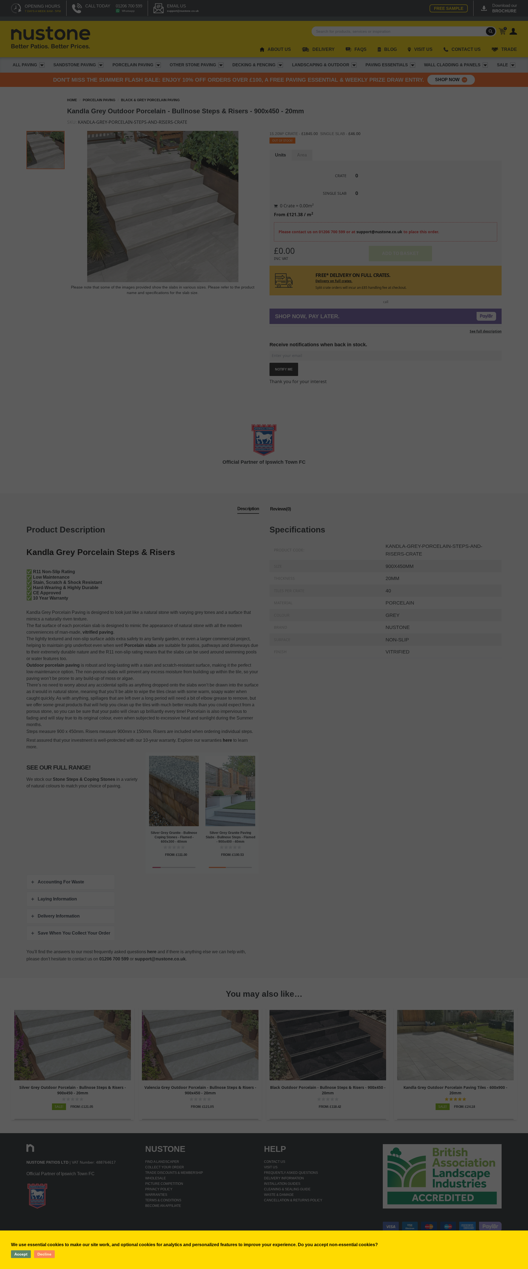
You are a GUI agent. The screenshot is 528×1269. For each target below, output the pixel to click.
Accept (21, 1254)
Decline (44, 1254)
